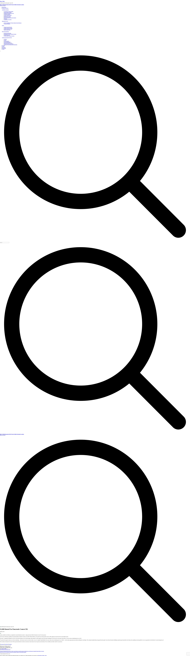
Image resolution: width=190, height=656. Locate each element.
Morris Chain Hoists (7, 29)
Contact (3, 49)
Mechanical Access (5, 21)
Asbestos (5, 39)
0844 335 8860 (4, 648)
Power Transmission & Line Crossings (10, 17)
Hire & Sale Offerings (5, 31)
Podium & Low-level (7, 16)
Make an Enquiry (3, 5)
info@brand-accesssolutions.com (5, 649)
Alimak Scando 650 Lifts (8, 27)
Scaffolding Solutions (5, 9)
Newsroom (3, 47)
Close (46, 655)
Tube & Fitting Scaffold (7, 12)
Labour (5, 40)
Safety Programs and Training (8, 43)
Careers (3, 46)
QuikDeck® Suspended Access (9, 13)
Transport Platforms (7, 23)
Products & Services (5, 8)
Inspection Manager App (8, 42)
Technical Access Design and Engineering (10, 44)
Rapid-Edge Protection (7, 33)
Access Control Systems (8, 15)
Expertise (3, 45)
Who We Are (4, 7)
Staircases (5, 18)
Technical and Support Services (7, 37)
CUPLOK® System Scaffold (8, 11)
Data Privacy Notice (41, 655)
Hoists (3, 25)
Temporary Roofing (7, 14)
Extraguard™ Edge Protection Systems (10, 34)
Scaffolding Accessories (7, 19)
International (4, 48)
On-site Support (6, 41)
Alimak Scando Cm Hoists (8, 28)
